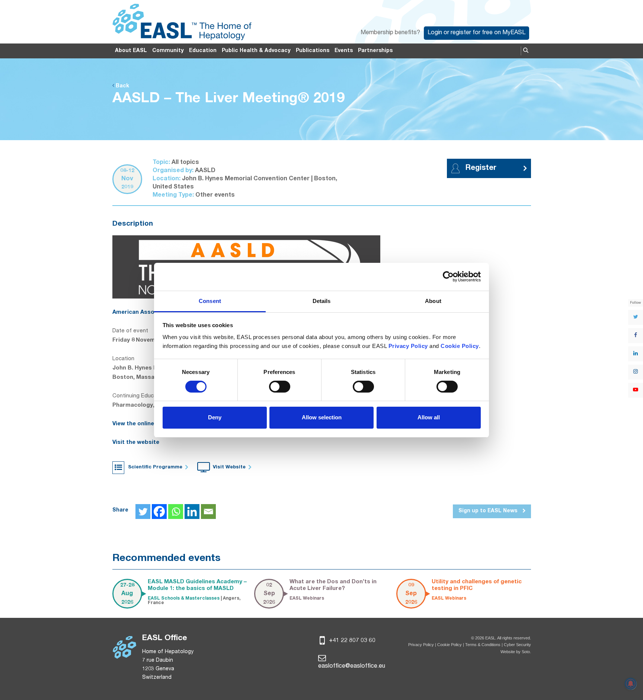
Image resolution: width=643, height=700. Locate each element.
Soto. (526, 651)
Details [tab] (322, 301)
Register (481, 168)
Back (121, 86)
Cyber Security (517, 644)
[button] (526, 50)
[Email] (208, 511)
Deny (214, 417)
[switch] (279, 387)
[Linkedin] (192, 511)
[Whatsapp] (175, 511)
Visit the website (135, 442)
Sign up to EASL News (488, 511)
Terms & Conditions (482, 644)
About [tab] (433, 301)
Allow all (429, 417)
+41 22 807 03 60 (351, 641)
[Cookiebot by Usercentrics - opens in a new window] (448, 276)
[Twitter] (142, 511)
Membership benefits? (390, 33)
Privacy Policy (421, 644)
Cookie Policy (450, 644)
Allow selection (322, 417)
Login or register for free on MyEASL (476, 33)
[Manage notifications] (631, 684)
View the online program (146, 424)
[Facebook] (159, 511)
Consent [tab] (210, 301)
